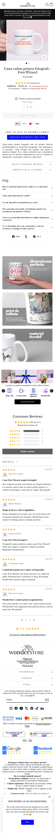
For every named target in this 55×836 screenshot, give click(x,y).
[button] (22, 83)
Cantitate (27, 102)
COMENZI (26, 678)
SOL (25, 740)
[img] (8, 470)
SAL (30, 740)
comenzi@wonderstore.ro (28, 661)
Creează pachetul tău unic (28, 137)
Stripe (27, 726)
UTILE (26, 685)
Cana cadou (7, 144)
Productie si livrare (27, 170)
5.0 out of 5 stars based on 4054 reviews (27, 635)
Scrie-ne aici (28, 665)
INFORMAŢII (26, 672)
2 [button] (26, 620)
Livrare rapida (13, 89)
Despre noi (28, 658)
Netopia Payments (43, 723)
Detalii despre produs (27, 164)
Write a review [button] (27, 451)
